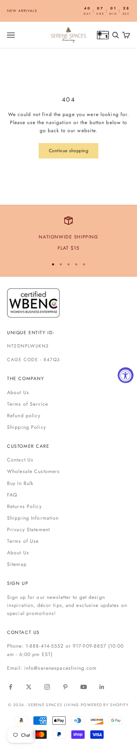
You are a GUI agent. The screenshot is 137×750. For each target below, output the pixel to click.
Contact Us (20, 459)
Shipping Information (33, 517)
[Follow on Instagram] (47, 686)
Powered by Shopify (105, 705)
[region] (68, 234)
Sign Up (17, 583)
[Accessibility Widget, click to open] (125, 375)
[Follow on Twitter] (28, 686)
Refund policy (24, 415)
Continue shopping (69, 150)
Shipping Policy (26, 427)
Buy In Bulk (20, 483)
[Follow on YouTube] (83, 686)
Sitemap (17, 564)
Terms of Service (27, 403)
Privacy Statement (28, 529)
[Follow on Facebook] (10, 686)
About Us (18, 392)
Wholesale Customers (33, 471)
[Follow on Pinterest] (65, 686)
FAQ (12, 494)
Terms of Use (23, 541)
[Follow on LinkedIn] (101, 686)
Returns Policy (24, 506)
